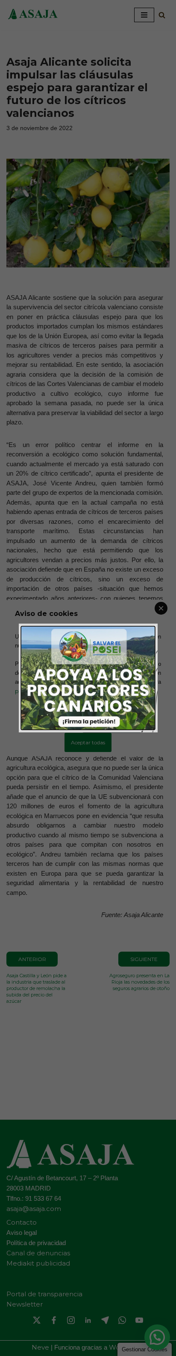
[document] (88, 678)
